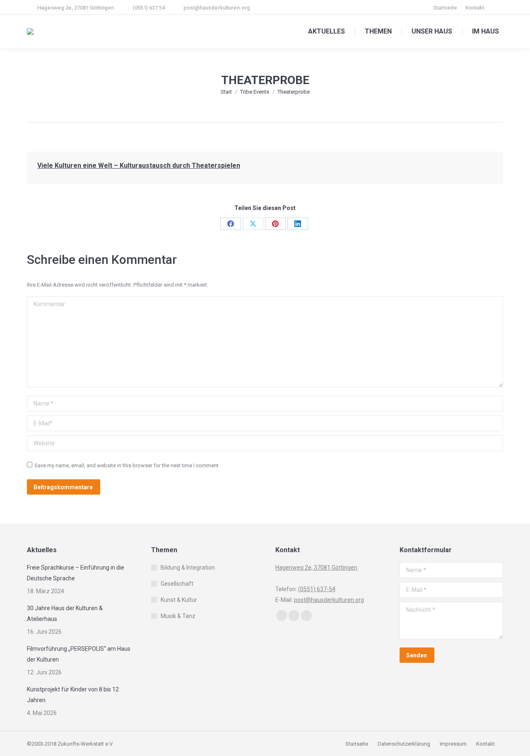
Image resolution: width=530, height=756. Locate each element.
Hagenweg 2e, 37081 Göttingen (75, 8)
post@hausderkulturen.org (216, 8)
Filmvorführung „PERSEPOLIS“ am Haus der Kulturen (78, 654)
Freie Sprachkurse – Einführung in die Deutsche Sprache (75, 573)
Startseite (357, 744)
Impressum (454, 744)
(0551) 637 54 (148, 8)
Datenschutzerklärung (404, 744)
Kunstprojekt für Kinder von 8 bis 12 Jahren (73, 694)
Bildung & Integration (188, 567)
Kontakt (485, 744)
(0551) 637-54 (316, 589)
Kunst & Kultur (179, 600)
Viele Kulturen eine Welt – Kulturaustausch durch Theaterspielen (138, 165)
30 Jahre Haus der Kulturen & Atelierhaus (65, 613)
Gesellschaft (177, 583)
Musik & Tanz (178, 616)
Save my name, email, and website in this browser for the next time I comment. (127, 465)
